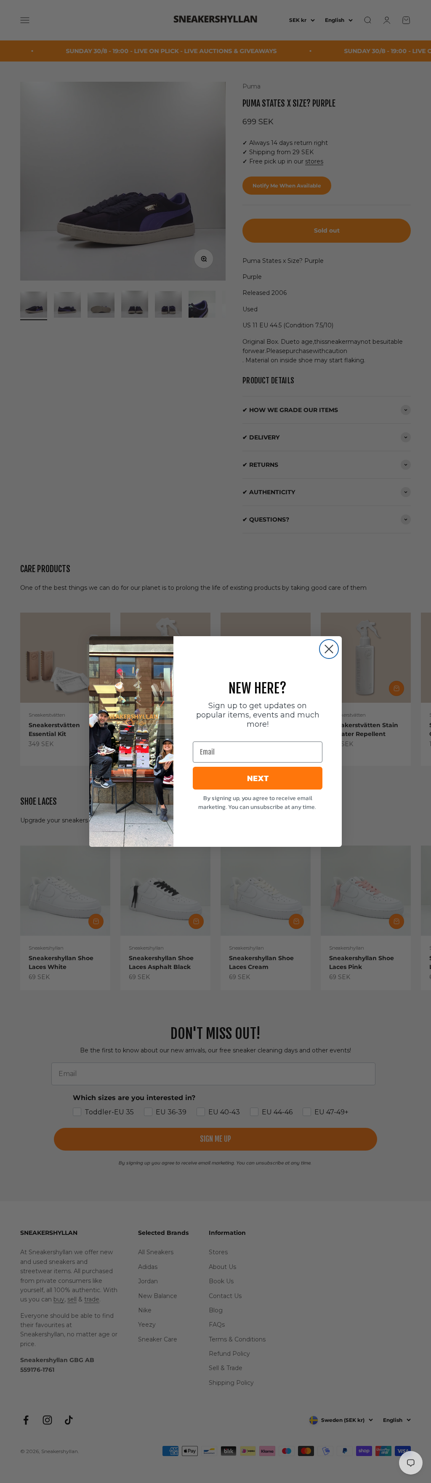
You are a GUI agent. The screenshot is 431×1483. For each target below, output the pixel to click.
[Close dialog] (328, 649)
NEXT (258, 778)
